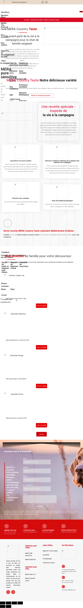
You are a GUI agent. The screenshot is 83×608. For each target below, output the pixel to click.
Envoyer (40, 506)
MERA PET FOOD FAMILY (50, 551)
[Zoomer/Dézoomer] (2, 603)
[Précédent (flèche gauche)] (2, 606)
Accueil (27, 20)
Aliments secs (13, 72)
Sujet (25, 494)
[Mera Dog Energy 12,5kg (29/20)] (16, 365)
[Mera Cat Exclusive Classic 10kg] (16, 285)
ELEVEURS (46, 555)
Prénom (26, 467)
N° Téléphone (28, 485)
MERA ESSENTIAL (30, 559)
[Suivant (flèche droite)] (8, 606)
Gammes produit (36, 20)
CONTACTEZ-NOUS (49, 563)
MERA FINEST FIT (30, 574)
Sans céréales (22, 72)
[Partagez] (14, 603)
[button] (42, 2)
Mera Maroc (5, 12)
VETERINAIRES (47, 559)
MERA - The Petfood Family (4, 26)
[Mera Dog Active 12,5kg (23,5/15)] (16, 405)
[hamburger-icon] (81, 12)
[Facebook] (8, 592)
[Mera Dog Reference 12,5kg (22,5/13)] (18, 325)
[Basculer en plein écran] (8, 603)
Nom (24, 458)
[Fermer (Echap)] (20, 603)
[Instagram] (13, 592)
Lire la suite (41, 306)
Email (25, 476)
